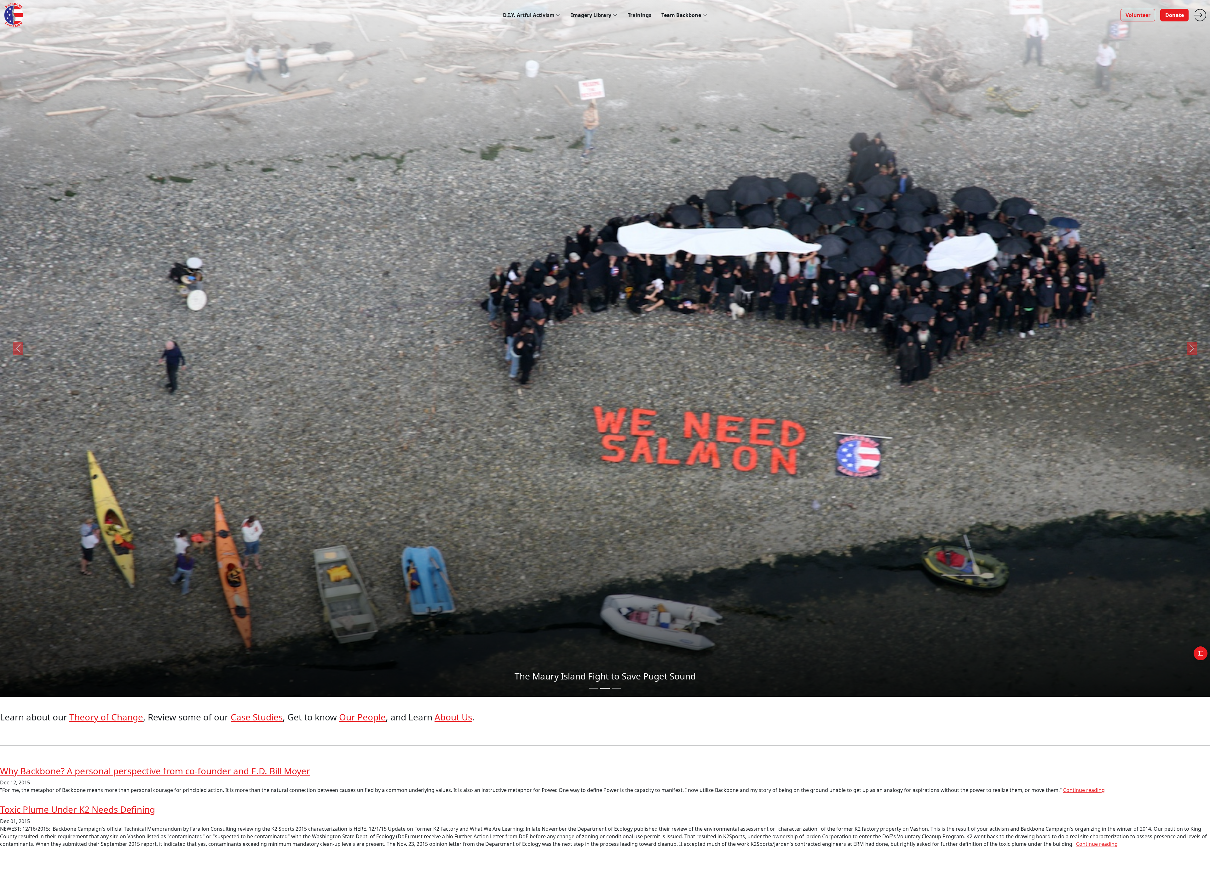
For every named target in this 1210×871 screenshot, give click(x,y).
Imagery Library (592, 15)
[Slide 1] (593, 688)
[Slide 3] (616, 688)
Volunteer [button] (1138, 15)
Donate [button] (1174, 15)
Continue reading (1084, 790)
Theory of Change (106, 717)
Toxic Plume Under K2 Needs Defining (77, 809)
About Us (453, 717)
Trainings (639, 15)
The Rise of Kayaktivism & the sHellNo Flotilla (605, 676)
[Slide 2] (605, 688)
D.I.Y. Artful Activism (529, 15)
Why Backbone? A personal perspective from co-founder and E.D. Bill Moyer (155, 771)
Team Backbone (681, 15)
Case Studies (257, 717)
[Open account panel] (1200, 653)
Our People (362, 717)
